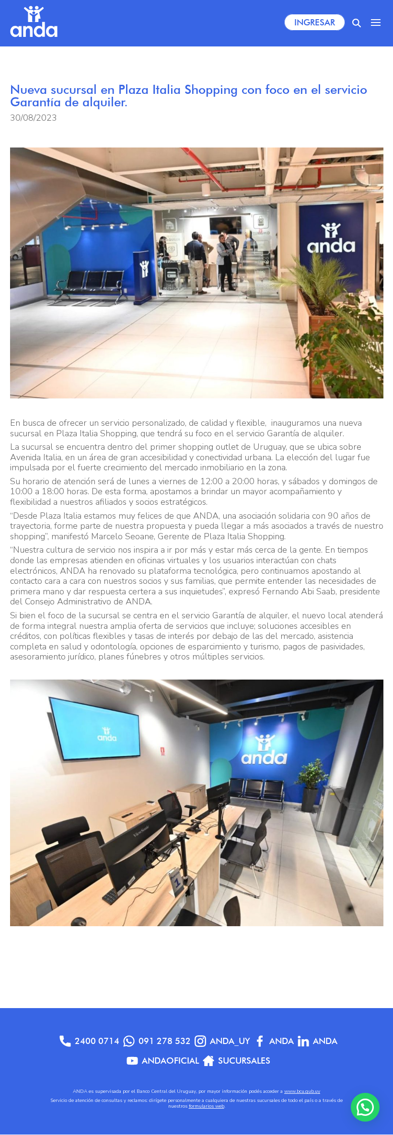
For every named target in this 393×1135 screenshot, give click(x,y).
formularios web (206, 1106)
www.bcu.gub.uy (302, 1091)
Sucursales (244, 1061)
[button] (365, 1107)
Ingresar (314, 22)
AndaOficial (170, 1061)
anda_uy (230, 1041)
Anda (281, 1041)
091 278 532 (165, 1041)
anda (325, 1041)
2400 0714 (97, 1041)
